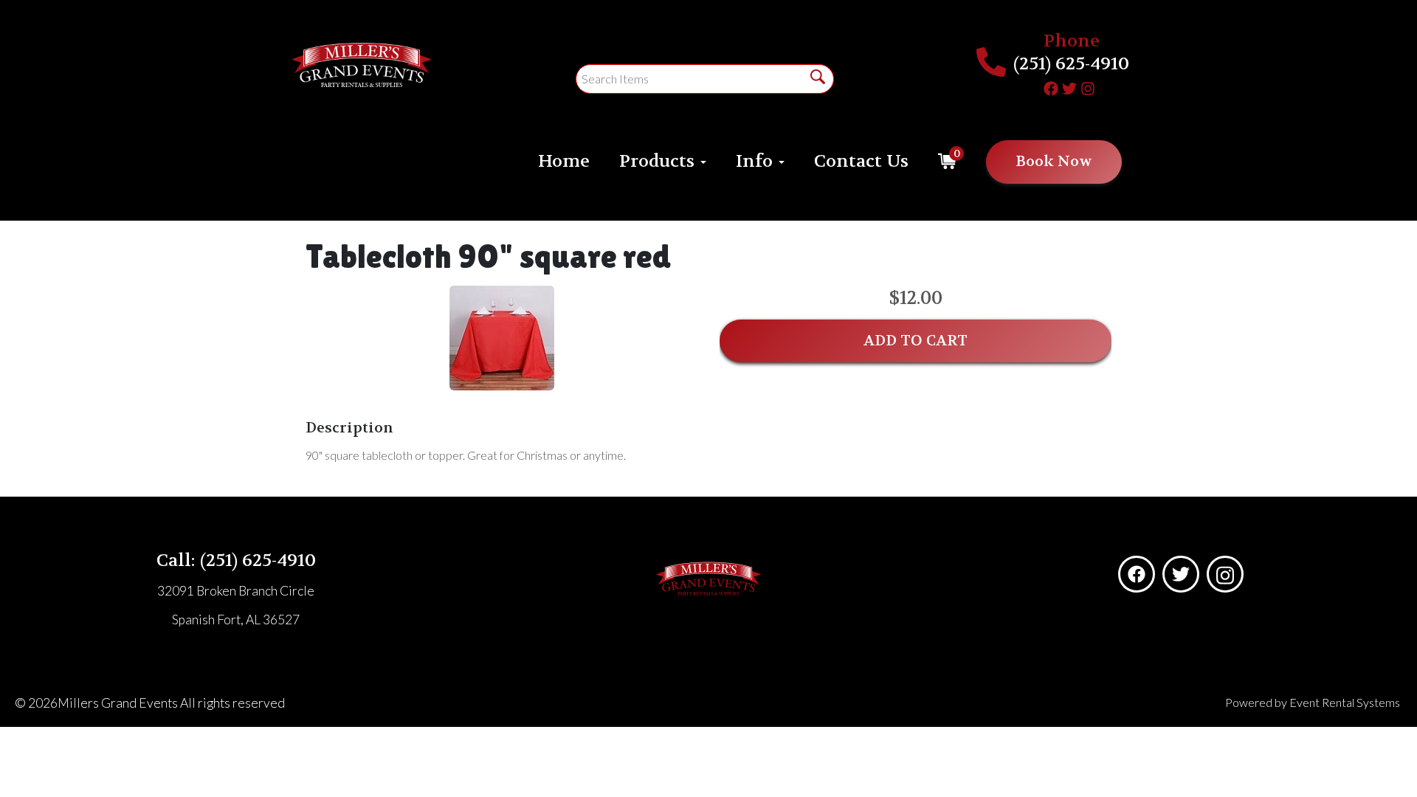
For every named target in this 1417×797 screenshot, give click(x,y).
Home (564, 161)
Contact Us (861, 161)
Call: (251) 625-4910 (236, 560)
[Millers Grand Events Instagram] (1087, 86)
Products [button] (659, 161)
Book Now (1054, 161)
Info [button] (756, 161)
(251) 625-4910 (1071, 63)
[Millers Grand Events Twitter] (1069, 86)
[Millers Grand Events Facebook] (1051, 86)
